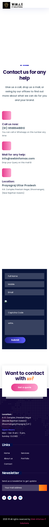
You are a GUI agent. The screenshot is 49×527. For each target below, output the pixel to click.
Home (5, 38)
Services (25, 453)
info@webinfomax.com (18, 158)
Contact (8, 464)
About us (8, 458)
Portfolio (25, 458)
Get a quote (24, 387)
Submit (15, 340)
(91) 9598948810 (13, 128)
